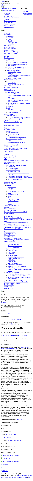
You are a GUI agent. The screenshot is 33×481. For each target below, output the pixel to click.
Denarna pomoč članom (14, 78)
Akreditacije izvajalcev (14, 171)
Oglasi (8, 108)
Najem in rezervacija (10, 210)
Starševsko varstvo (13, 168)
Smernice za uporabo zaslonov (14, 242)
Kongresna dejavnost (10, 21)
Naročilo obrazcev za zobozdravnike (18, 64)
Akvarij (10, 190)
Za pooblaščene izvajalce (13, 170)
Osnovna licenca (12, 136)
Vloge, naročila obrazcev (13, 61)
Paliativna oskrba (9, 27)
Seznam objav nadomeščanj (15, 111)
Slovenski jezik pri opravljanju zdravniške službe (17, 227)
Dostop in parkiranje (10, 208)
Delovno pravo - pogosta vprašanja (16, 165)
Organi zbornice (10, 36)
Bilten (8, 81)
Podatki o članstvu (9, 50)
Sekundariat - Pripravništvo (11, 17)
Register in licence (9, 16)
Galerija (10, 196)
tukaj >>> (19, 419)
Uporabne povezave (13, 244)
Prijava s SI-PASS (16, 319)
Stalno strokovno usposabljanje (14, 139)
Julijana (10, 204)
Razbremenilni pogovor (14, 72)
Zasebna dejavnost (11, 115)
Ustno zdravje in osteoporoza (16, 267)
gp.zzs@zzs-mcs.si (11, 434)
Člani (9, 140)
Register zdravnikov (9, 129)
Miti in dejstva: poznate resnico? (13, 238)
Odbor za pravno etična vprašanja (17, 275)
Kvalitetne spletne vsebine (15, 246)
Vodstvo (10, 39)
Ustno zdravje (10, 249)
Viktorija (10, 188)
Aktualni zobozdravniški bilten (16, 84)
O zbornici (7, 13)
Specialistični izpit (9, 163)
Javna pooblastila (9, 47)
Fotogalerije (7, 89)
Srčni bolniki (11, 260)
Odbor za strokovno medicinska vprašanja (19, 274)
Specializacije (8, 19)
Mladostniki (11, 253)
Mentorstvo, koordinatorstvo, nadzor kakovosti (17, 160)
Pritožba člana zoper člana (11, 125)
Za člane (25, 11)
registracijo (4, 302)
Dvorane (8, 185)
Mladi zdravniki (8, 114)
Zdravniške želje (8, 288)
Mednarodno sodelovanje (11, 52)
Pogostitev (7, 207)
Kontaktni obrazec (6, 437)
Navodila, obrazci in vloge (11, 162)
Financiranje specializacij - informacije (18, 176)
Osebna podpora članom (13, 70)
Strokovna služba (9, 45)
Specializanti (11, 98)
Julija (9, 193)
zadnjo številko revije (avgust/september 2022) (15, 347)
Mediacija (10, 73)
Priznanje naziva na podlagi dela (17, 137)
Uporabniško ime (5, 305)
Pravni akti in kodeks (10, 48)
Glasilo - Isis (7, 86)
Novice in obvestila (22, 335)
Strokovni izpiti (8, 151)
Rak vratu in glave (13, 263)
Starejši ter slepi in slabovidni (16, 257)
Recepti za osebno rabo (12, 92)
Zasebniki (10, 106)
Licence (8, 131)
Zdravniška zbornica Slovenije (10, 455)
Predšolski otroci (12, 250)
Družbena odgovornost (10, 53)
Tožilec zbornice (12, 42)
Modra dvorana (12, 187)
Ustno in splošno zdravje (14, 258)
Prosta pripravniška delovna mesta (17, 148)
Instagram (5, 464)
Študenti (6, 120)
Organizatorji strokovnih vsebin (16, 142)
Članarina (7, 59)
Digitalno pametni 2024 (14, 247)
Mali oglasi (11, 109)
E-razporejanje (12, 8)
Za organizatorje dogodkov (11, 205)
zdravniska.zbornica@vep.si (15, 440)
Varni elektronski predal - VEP (16, 69)
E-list (6, 8)
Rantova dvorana (12, 198)
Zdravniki (9, 146)
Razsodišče (11, 44)
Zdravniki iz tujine (9, 22)
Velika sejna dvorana (13, 199)
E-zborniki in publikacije (11, 87)
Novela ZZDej (8, 286)
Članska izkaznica (9, 58)
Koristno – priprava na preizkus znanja (18, 225)
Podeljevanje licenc (13, 132)
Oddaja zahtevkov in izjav (15, 179)
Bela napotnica (12, 65)
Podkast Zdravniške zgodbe (12, 283)
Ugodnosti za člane (9, 90)
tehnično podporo (13, 324)
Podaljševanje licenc (13, 134)
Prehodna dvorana (13, 194)
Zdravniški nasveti (9, 236)
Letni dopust (11, 166)
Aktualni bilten (12, 83)
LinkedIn (5, 471)
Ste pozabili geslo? (6, 313)
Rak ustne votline (12, 261)
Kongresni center (9, 183)
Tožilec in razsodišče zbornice (16, 280)
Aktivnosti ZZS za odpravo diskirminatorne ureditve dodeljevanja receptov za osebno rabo (20, 95)
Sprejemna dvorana (13, 201)
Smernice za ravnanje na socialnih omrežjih (16, 282)
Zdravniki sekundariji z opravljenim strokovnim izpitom (18, 100)
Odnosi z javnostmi (9, 24)
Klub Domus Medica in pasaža (16, 191)
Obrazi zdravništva (9, 235)
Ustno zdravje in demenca (15, 264)
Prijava (3, 5)
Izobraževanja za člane (10, 79)
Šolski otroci (11, 252)
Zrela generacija (12, 255)
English (3, 1)
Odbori (10, 41)
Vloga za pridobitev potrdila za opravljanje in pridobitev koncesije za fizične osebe (19, 118)
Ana (9, 202)
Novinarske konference (10, 233)
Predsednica (7, 34)
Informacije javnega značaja (19, 477)
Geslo (2, 307)
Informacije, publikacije (9, 335)
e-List (5, 159)
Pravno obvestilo (22, 475)
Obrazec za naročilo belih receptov (17, 62)
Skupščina (10, 37)
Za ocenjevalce (27, 14)
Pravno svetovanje (9, 25)
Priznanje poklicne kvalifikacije (13, 218)
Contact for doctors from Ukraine (13, 229)
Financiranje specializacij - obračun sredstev (20, 177)
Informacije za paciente (12, 272)
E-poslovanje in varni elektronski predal (17, 67)
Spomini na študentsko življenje (13, 122)
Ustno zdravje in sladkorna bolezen (17, 266)
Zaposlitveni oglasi (13, 112)
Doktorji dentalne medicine (11, 149)
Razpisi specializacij (9, 157)
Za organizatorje (27, 13)
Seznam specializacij (10, 156)
